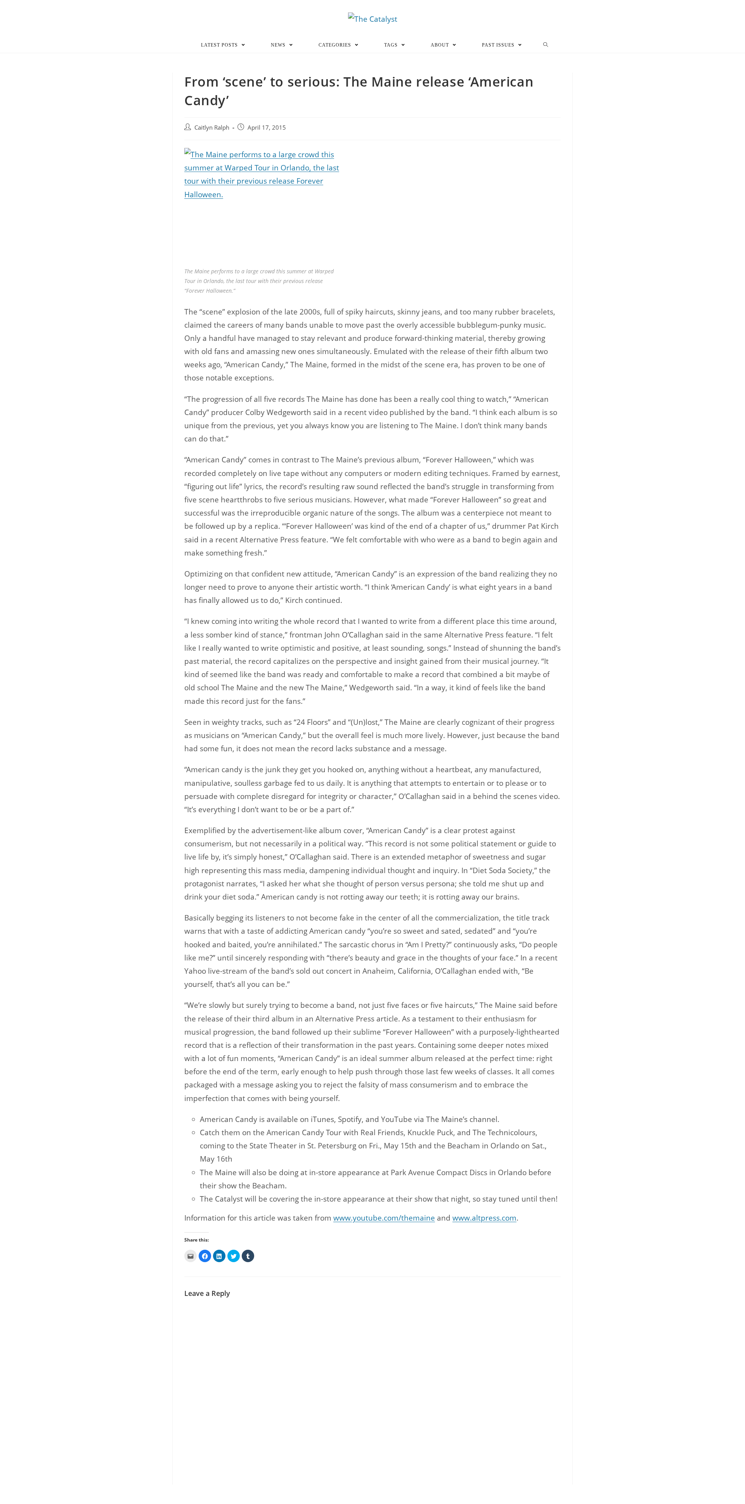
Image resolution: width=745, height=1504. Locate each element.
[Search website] (546, 45)
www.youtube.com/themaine (384, 1218)
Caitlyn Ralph (211, 127)
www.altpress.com (484, 1218)
